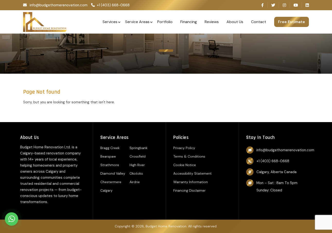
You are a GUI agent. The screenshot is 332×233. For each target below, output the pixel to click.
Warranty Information (190, 182)
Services (110, 21)
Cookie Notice (184, 165)
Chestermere (110, 182)
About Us (235, 21)
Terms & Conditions (189, 156)
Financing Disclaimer (189, 190)
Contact (258, 21)
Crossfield (138, 156)
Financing (188, 21)
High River (137, 165)
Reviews (212, 21)
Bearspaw (108, 156)
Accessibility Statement (192, 173)
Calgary (106, 190)
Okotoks (136, 173)
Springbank (139, 148)
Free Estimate (291, 21)
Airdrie (135, 182)
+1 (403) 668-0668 (113, 5)
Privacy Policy (184, 148)
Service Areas (137, 21)
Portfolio (165, 21)
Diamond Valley (112, 173)
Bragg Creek (110, 148)
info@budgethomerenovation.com (58, 5)
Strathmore (109, 165)
